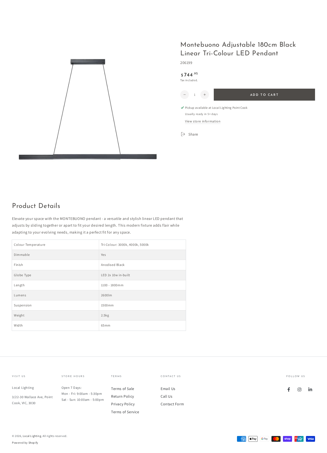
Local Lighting (32, 436)
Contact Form (172, 404)
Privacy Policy (123, 404)
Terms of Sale (122, 388)
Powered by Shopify (25, 442)
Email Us (168, 388)
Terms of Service (125, 411)
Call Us (166, 396)
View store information (202, 121)
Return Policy (122, 396)
